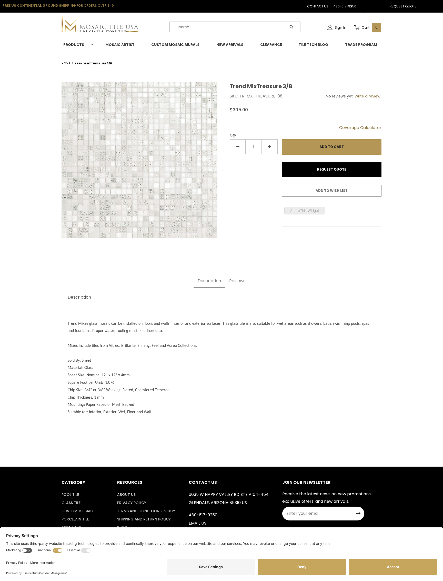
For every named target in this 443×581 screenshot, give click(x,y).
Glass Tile (71, 502)
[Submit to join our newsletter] (358, 513)
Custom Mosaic (77, 511)
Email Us (197, 523)
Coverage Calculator (360, 128)
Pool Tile (70, 494)
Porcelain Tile (75, 519)
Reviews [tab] (237, 281)
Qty (233, 135)
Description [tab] (209, 281)
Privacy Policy (131, 502)
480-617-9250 (344, 6)
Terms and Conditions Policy (146, 511)
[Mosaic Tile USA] (100, 24)
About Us (126, 494)
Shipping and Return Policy (144, 519)
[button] (77, 45)
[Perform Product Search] (291, 27)
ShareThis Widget (304, 210)
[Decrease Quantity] (238, 146)
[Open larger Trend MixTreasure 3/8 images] (139, 164)
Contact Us (317, 6)
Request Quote (403, 6)
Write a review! (368, 96)
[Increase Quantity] (269, 146)
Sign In (340, 27)
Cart (369, 27)
